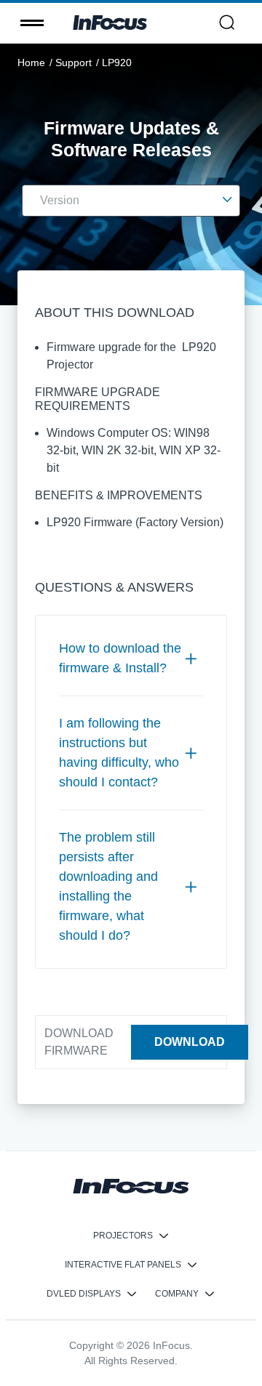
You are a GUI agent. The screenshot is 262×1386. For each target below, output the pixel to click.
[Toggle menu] (32, 22)
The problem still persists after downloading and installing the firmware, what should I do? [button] (108, 886)
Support (73, 62)
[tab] (131, 658)
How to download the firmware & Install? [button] (120, 658)
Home (31, 62)
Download (189, 1042)
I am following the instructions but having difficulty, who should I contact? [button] (119, 752)
